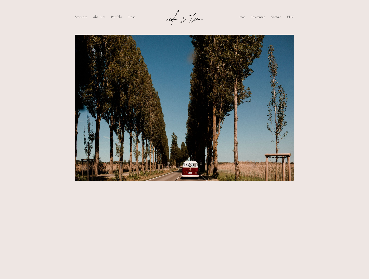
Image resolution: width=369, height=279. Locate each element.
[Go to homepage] (184, 17)
